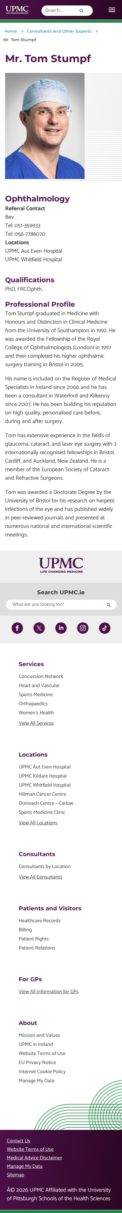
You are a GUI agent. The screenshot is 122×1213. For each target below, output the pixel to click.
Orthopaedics (33, 704)
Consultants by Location (45, 867)
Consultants (37, 854)
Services (31, 664)
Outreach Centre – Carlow (46, 803)
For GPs (30, 979)
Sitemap (15, 1175)
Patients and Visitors (50, 908)
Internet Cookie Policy (42, 1072)
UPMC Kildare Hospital (43, 776)
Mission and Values (39, 1035)
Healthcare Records (40, 921)
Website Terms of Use (42, 1054)
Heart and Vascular (39, 686)
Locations (33, 754)
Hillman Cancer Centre (42, 794)
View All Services (36, 723)
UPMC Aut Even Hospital (45, 767)
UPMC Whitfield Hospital (45, 785)
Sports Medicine (36, 695)
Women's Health (36, 713)
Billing (25, 930)
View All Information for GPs (49, 992)
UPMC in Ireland (36, 1044)
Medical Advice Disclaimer (34, 1158)
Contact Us (18, 1141)
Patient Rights (34, 939)
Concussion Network (41, 677)
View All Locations (38, 823)
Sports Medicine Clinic (42, 812)
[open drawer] (112, 9)
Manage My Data (36, 1081)
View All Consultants (40, 877)
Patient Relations (37, 948)
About (28, 1023)
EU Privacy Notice (37, 1063)
